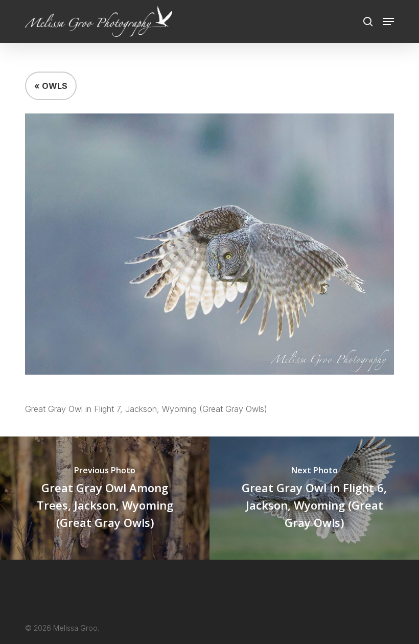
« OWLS (50, 86)
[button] (388, 21)
